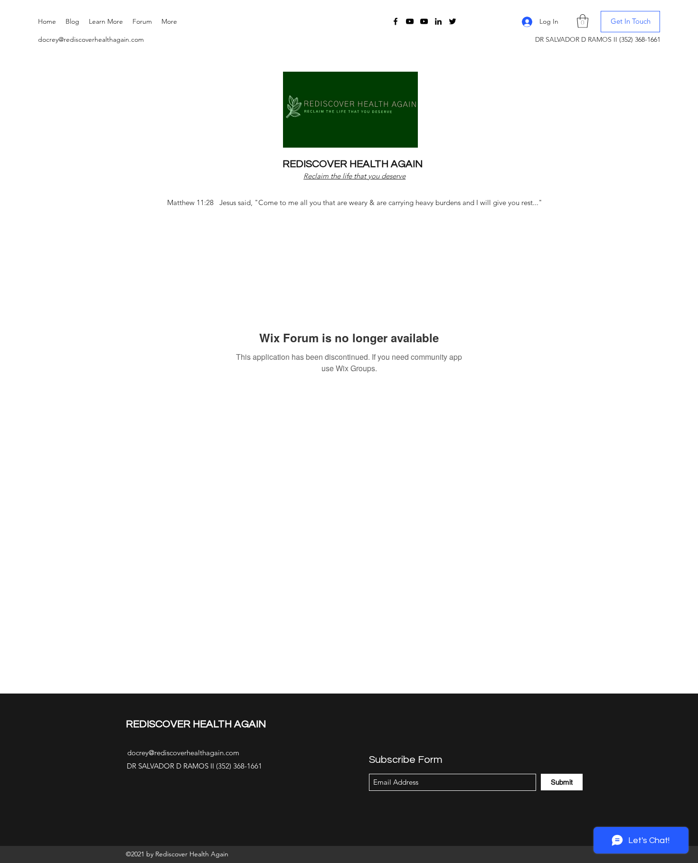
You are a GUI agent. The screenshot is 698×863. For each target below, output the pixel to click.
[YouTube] (410, 21)
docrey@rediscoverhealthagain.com (91, 39)
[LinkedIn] (438, 21)
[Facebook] (395, 21)
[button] (106, 21)
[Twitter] (452, 21)
